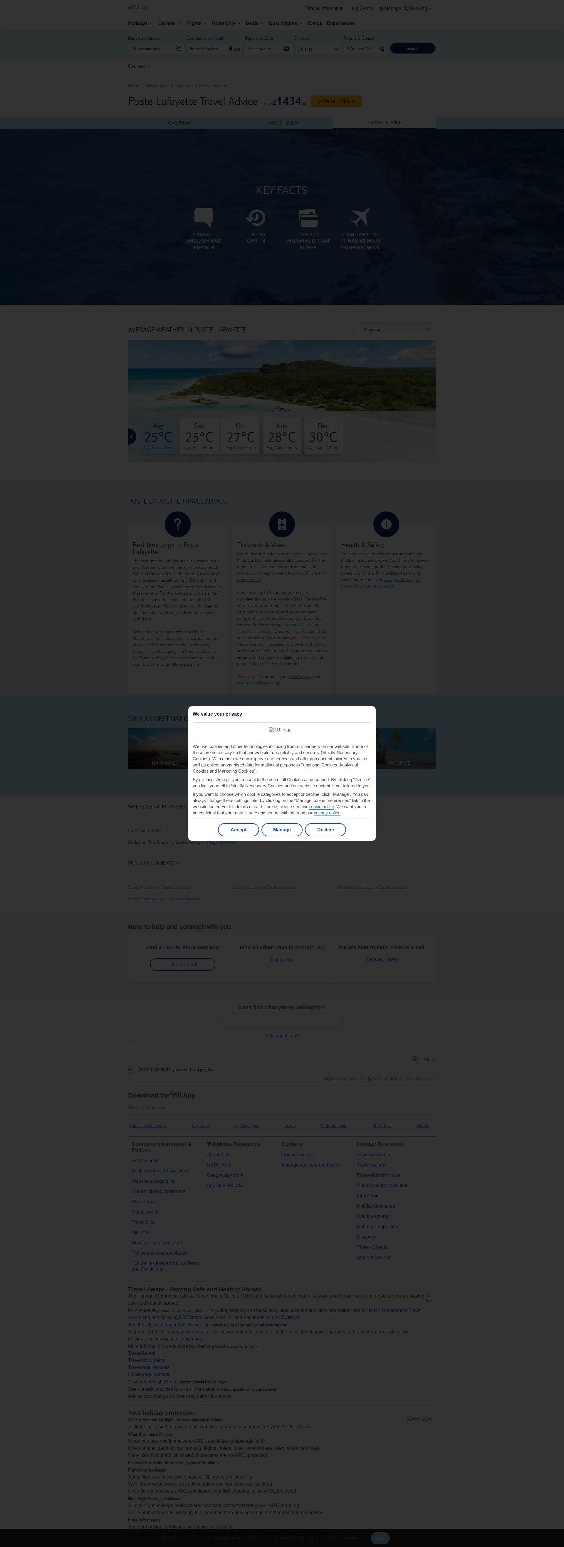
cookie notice (321, 806)
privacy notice (327, 812)
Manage (282, 829)
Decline (325, 829)
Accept (238, 829)
